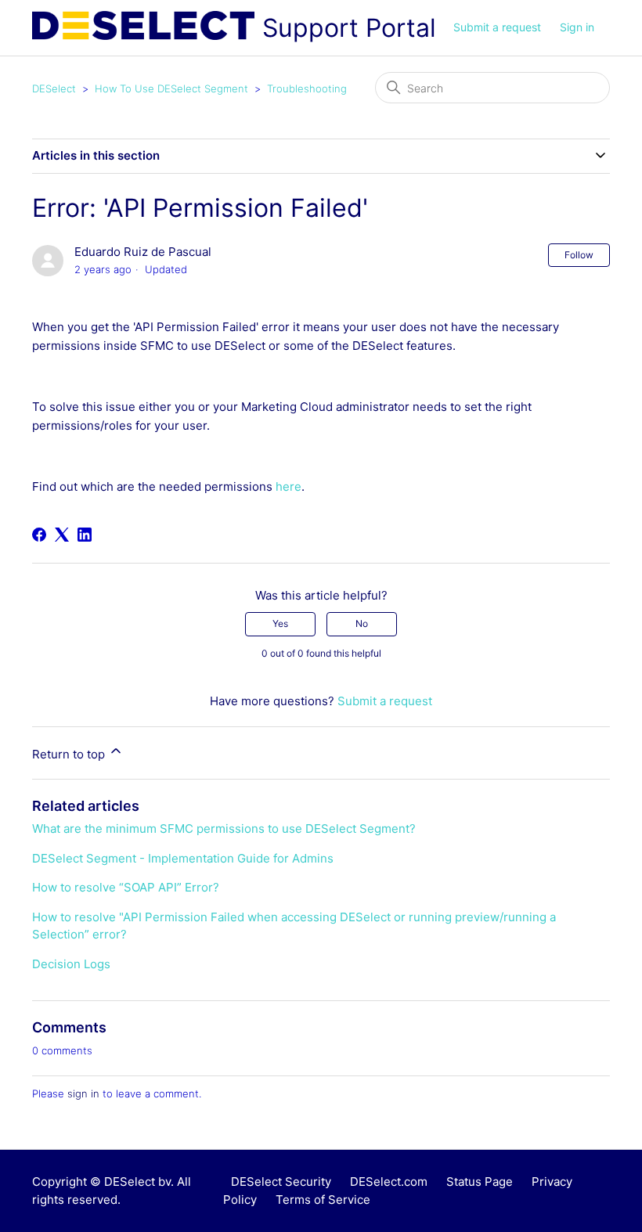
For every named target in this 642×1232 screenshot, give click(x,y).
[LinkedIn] (85, 535)
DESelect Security (281, 1181)
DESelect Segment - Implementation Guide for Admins (183, 858)
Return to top (70, 754)
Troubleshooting (307, 88)
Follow (578, 255)
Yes (280, 623)
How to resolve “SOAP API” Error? (125, 887)
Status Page (479, 1181)
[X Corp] (62, 535)
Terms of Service (323, 1199)
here (288, 486)
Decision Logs (71, 963)
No (361, 623)
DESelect (54, 88)
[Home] (143, 28)
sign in (83, 1093)
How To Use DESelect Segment (171, 88)
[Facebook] (39, 535)
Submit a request (497, 27)
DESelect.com (388, 1181)
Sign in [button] (577, 27)
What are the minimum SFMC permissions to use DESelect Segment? (224, 828)
